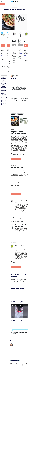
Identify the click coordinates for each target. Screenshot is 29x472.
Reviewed (18, 334)
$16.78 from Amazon (15, 159)
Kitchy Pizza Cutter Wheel (3, 91)
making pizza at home (24, 91)
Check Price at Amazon (3, 46)
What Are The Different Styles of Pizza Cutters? (3, 94)
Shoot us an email (12, 369)
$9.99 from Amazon (15, 267)
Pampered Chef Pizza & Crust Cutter (4, 84)
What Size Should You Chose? (4, 98)
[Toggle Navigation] (1, 1)
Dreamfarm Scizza (3, 81)
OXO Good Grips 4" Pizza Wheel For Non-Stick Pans (4, 87)
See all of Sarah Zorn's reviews (22, 354)
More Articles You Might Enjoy (3, 101)
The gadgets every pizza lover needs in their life (19, 324)
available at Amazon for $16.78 (15, 101)
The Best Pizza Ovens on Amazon (17, 323)
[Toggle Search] (27, 1)
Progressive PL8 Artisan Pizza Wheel (3, 78)
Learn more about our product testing (19, 28)
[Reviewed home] (14, 1)
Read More (21, 53)
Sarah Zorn (17, 75)
